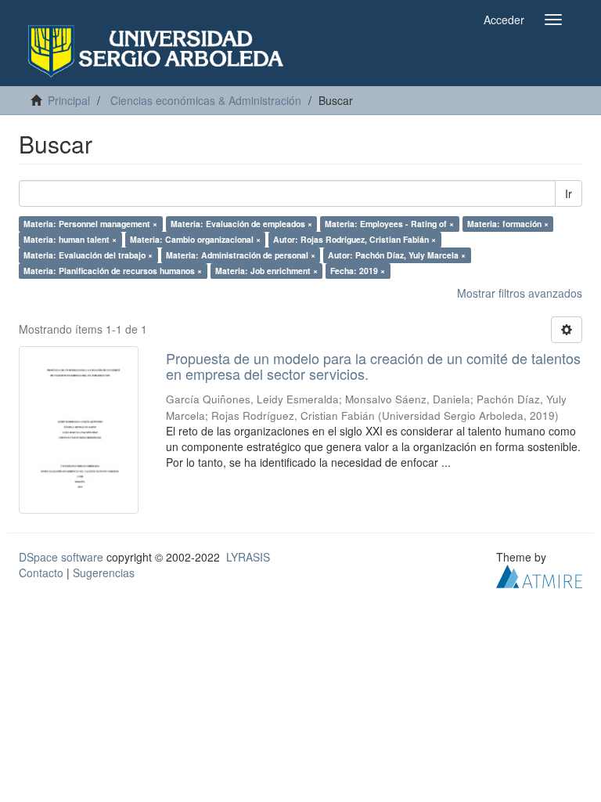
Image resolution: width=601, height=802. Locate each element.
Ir (568, 193)
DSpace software (61, 557)
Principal (69, 100)
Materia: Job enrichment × (266, 270)
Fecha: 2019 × (357, 270)
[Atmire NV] (539, 574)
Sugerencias (104, 572)
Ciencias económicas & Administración (205, 100)
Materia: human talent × (70, 239)
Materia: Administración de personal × (240, 255)
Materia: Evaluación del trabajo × (88, 255)
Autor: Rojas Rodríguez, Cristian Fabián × (354, 239)
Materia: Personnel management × (90, 223)
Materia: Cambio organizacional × (195, 239)
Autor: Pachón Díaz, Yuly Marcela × (397, 255)
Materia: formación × (508, 223)
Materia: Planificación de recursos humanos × (112, 270)
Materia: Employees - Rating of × (389, 223)
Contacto (41, 572)
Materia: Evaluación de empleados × (241, 223)
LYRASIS (248, 557)
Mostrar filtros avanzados (519, 293)
